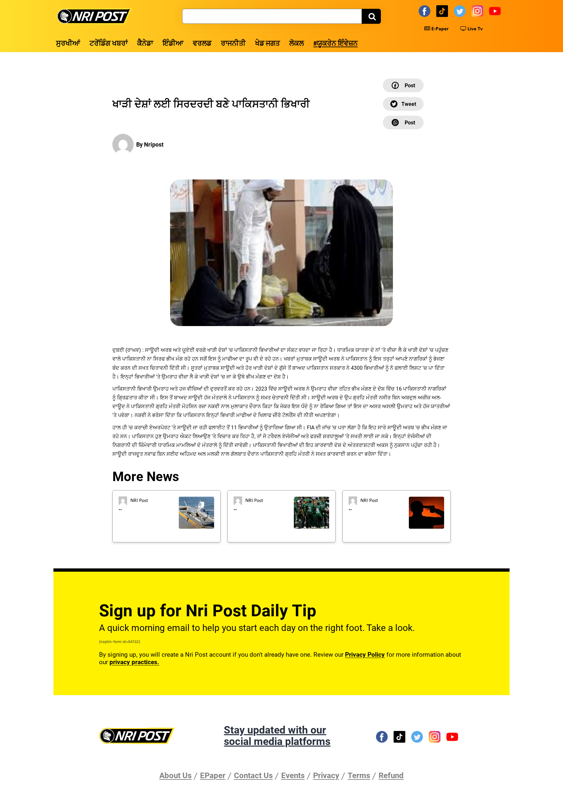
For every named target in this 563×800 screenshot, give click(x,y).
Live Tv (474, 29)
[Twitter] (461, 10)
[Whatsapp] (403, 122)
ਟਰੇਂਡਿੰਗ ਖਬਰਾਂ (109, 44)
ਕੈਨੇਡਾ (145, 44)
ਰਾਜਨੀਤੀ (233, 44)
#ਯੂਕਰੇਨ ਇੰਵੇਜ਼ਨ (335, 44)
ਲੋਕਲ (296, 44)
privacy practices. (134, 662)
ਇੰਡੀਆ (173, 44)
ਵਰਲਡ (202, 44)
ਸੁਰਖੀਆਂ (68, 44)
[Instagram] (478, 10)
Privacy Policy (365, 654)
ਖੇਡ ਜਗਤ (267, 44)
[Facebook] (425, 10)
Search (371, 16)
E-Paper (439, 29)
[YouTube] (496, 10)
